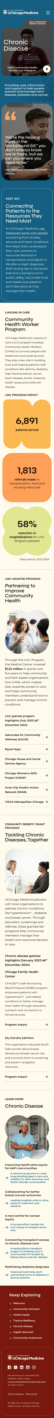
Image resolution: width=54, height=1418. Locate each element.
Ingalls (23, 1332)
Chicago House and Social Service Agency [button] (22, 761)
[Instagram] (34, 1367)
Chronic (23, 1326)
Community (26, 1309)
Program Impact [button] (16, 1024)
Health (21, 1314)
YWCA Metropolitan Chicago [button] (24, 801)
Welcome (19, 1303)
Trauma (24, 1320)
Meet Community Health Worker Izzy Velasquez (22, 69)
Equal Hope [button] (13, 749)
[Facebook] (9, 1367)
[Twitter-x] (15, 1367)
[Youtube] (27, 1367)
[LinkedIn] (21, 1367)
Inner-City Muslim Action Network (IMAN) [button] (22, 790)
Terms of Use (31, 1394)
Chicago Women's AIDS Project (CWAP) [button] (21, 775)
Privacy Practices (15, 1394)
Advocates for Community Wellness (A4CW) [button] (22, 737)
